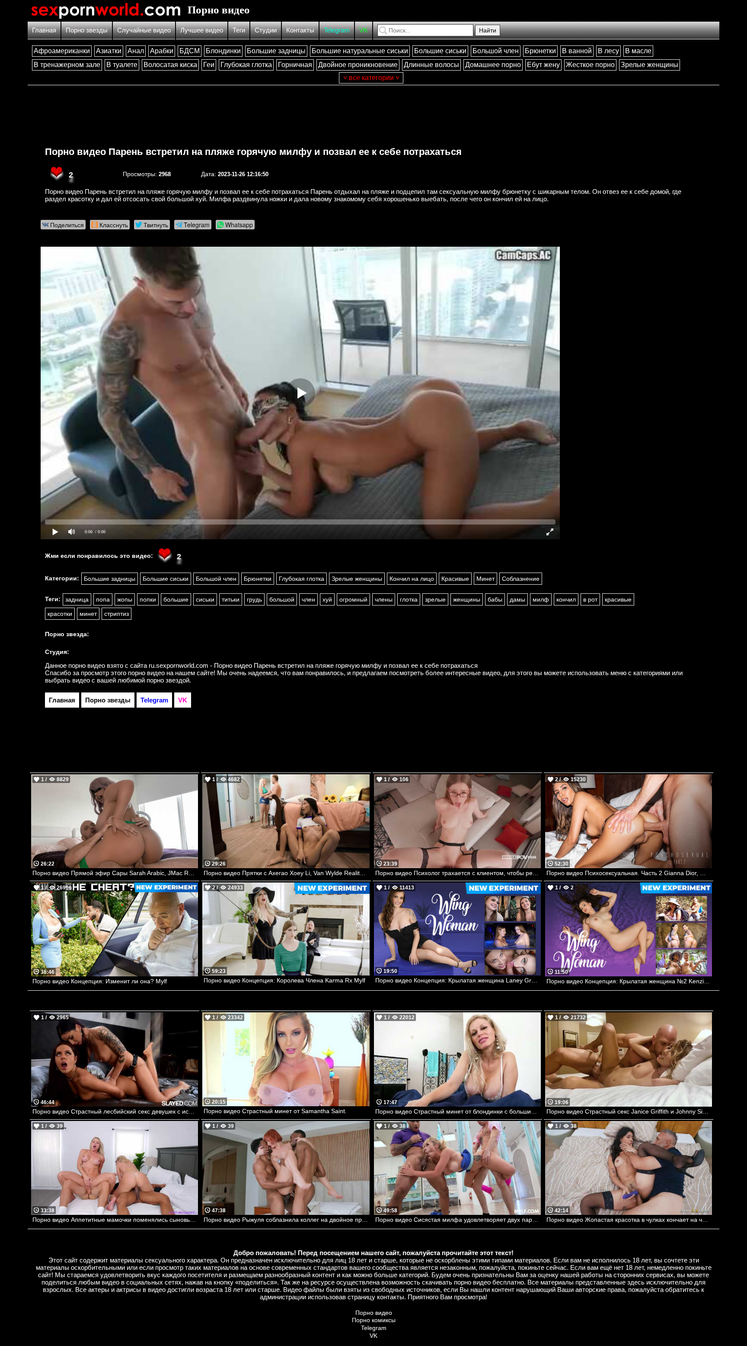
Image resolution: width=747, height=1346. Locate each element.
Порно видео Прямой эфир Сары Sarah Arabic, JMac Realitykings (115, 872)
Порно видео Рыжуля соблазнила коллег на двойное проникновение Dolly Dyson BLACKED (286, 1219)
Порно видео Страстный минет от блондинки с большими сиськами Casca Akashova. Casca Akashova (458, 1111)
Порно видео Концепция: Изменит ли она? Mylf (99, 981)
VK (363, 30)
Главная (44, 30)
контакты (390, 1297)
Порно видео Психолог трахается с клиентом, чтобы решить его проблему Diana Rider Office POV (458, 872)
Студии (266, 30)
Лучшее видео (201, 30)
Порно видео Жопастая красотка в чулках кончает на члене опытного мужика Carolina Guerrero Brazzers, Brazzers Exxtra (629, 1219)
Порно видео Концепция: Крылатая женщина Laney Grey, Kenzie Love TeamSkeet (458, 980)
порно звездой (168, 680)
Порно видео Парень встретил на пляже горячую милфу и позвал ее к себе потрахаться (253, 151)
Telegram (337, 30)
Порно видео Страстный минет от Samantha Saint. (275, 1111)
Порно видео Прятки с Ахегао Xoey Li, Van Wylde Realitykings (286, 872)
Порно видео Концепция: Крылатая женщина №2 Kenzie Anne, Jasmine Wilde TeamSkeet (629, 981)
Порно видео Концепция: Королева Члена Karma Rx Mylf (284, 980)
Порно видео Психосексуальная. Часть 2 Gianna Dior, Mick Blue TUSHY (629, 872)
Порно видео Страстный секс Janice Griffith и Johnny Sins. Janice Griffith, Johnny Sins (629, 1111)
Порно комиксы (374, 1320)
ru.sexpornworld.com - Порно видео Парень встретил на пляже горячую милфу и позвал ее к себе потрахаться (313, 665)
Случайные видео (144, 30)
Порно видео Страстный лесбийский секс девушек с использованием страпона (115, 1111)
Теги (239, 30)
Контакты (300, 30)
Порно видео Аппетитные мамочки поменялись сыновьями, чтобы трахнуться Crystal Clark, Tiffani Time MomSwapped (115, 1219)
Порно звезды (87, 30)
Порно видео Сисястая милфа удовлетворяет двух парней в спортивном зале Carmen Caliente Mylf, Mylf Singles (458, 1219)
